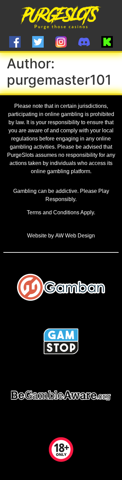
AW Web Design (75, 235)
